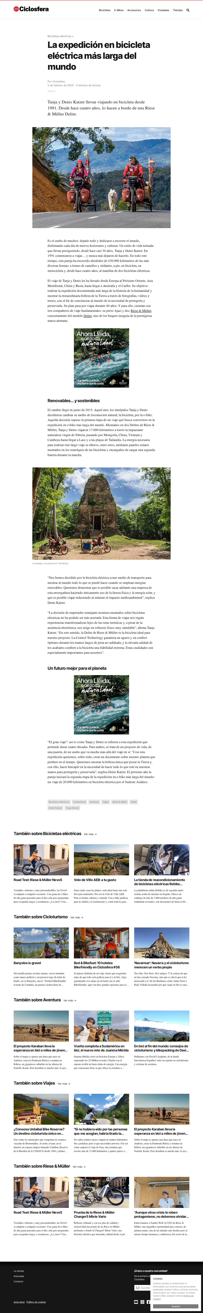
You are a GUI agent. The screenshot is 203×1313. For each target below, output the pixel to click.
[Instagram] (142, 1302)
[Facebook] (149, 1302)
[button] (105, 9)
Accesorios (134, 10)
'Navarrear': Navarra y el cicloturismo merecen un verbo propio (161, 965)
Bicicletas (105, 10)
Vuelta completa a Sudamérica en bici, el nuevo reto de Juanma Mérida (101, 1048)
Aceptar (176, 1306)
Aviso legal (19, 1302)
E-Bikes (119, 10)
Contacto (18, 1281)
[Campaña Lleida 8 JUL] (101, 357)
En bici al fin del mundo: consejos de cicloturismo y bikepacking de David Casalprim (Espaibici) (161, 1050)
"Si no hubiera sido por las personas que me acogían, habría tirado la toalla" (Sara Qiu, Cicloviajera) (101, 1133)
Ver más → (90, 834)
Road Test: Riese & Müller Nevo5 (38, 880)
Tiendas (178, 10)
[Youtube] (136, 1302)
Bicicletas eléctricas (59, 36)
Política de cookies (36, 1302)
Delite (88, 315)
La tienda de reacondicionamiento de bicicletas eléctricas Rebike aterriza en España (159, 884)
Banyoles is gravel (27, 963)
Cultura (149, 10)
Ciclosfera (58, 81)
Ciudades (163, 10)
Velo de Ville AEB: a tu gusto (95, 880)
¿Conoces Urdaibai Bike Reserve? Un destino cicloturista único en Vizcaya (39, 1133)
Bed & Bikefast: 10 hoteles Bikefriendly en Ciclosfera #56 (97, 965)
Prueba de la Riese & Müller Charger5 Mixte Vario (94, 1214)
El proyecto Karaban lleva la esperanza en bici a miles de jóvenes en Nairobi (41, 1050)
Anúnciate (19, 1276)
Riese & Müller (141, 310)
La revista (19, 1271)
